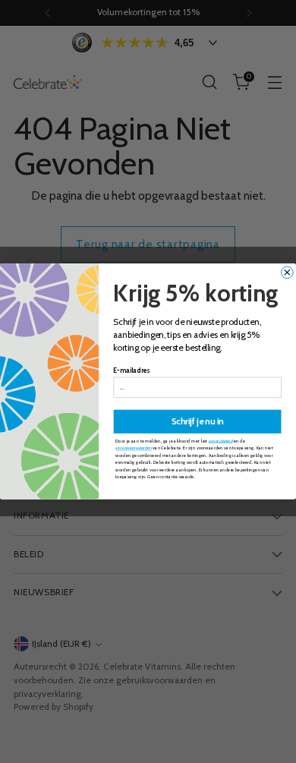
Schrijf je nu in (198, 421)
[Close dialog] (288, 272)
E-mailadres (131, 371)
